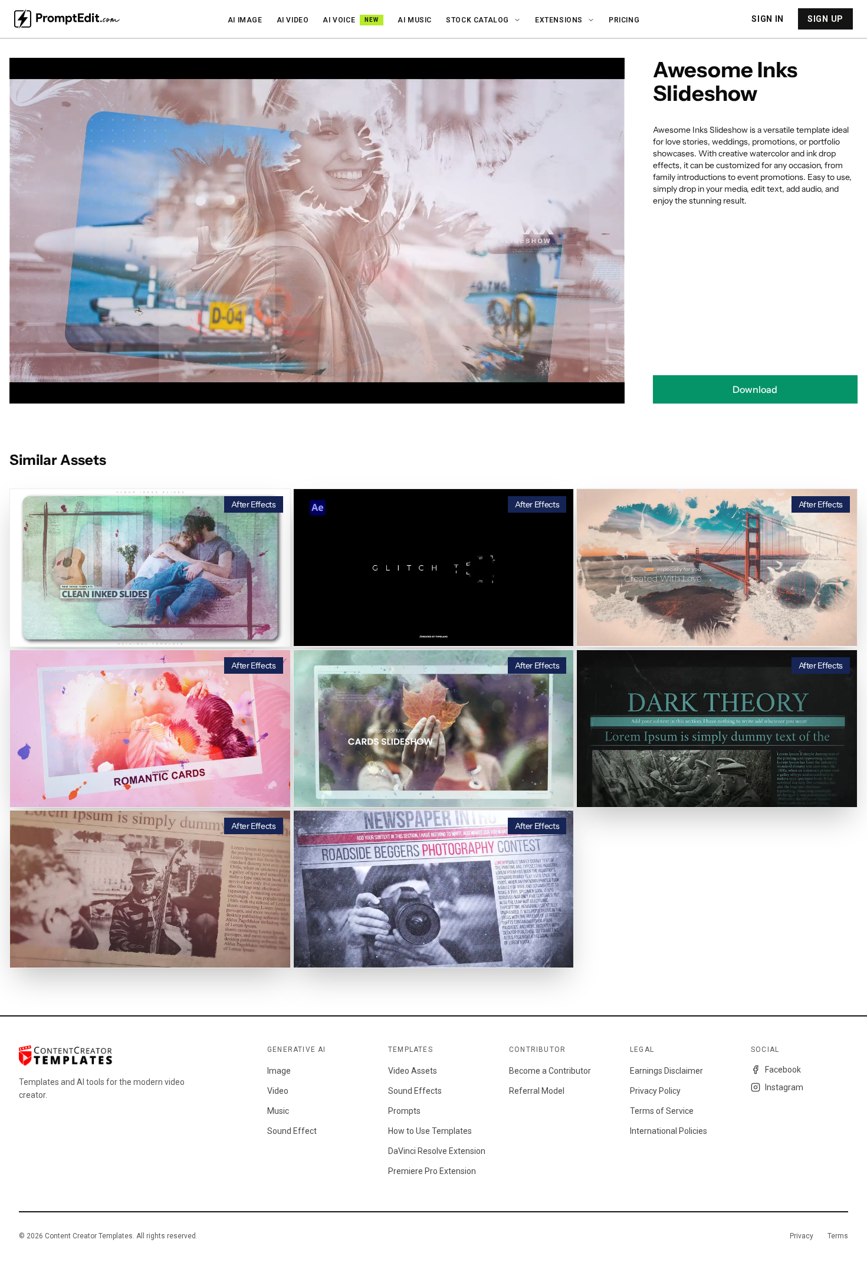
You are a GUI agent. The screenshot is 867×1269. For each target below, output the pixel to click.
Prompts (404, 1111)
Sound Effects (415, 1091)
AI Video (293, 20)
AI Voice (351, 20)
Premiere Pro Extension (432, 1171)
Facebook (783, 1069)
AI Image (245, 20)
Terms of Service (662, 1111)
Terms (837, 1236)
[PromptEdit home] (67, 18)
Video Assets (412, 1070)
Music (278, 1111)
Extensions (559, 20)
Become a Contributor (550, 1070)
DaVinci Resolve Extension (436, 1151)
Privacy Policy (655, 1091)
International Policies (668, 1131)
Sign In (767, 19)
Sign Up (825, 19)
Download (755, 389)
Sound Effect (292, 1131)
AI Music (415, 20)
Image (279, 1070)
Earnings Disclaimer (666, 1070)
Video (277, 1091)
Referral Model (536, 1091)
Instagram (784, 1087)
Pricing (624, 20)
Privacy (801, 1236)
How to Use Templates (430, 1131)
